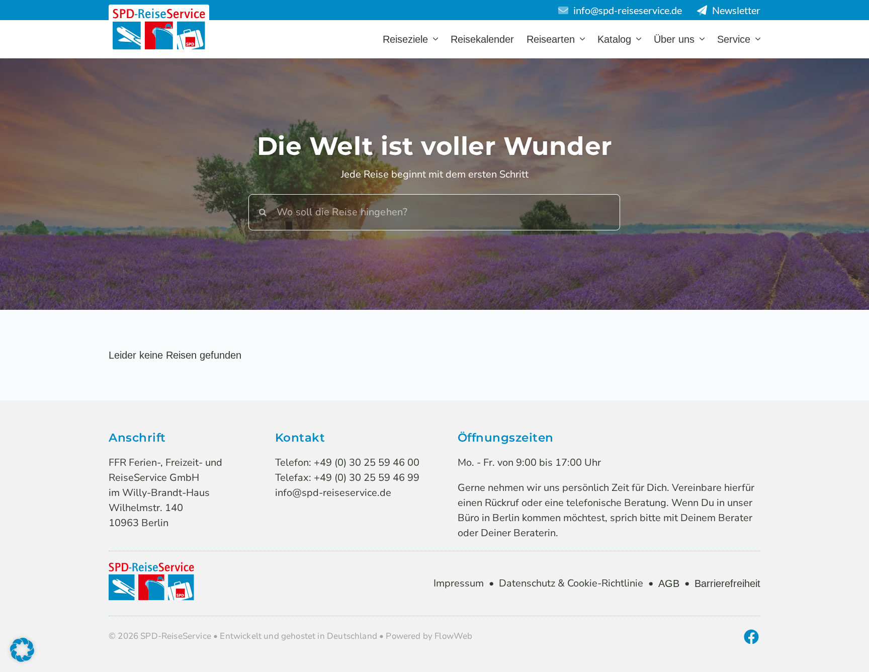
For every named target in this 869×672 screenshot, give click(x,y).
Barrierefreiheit (727, 583)
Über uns (674, 39)
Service (733, 39)
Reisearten (551, 39)
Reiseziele (405, 39)
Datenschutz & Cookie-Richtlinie (571, 583)
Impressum (458, 583)
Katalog (614, 39)
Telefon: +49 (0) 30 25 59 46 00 (347, 462)
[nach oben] (824, 648)
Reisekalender (482, 39)
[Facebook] (751, 637)
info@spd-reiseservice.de (333, 492)
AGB (668, 583)
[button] (22, 650)
